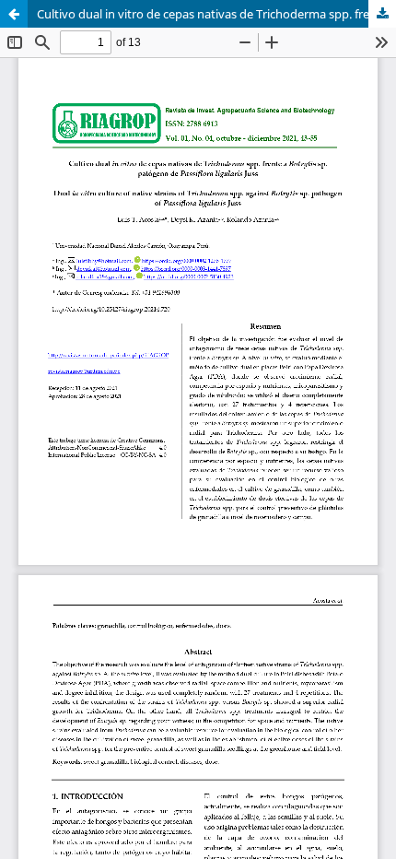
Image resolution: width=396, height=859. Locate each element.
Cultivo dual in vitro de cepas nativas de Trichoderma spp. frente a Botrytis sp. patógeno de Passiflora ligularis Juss (216, 14)
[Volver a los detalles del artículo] (14, 14)
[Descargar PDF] (382, 14)
